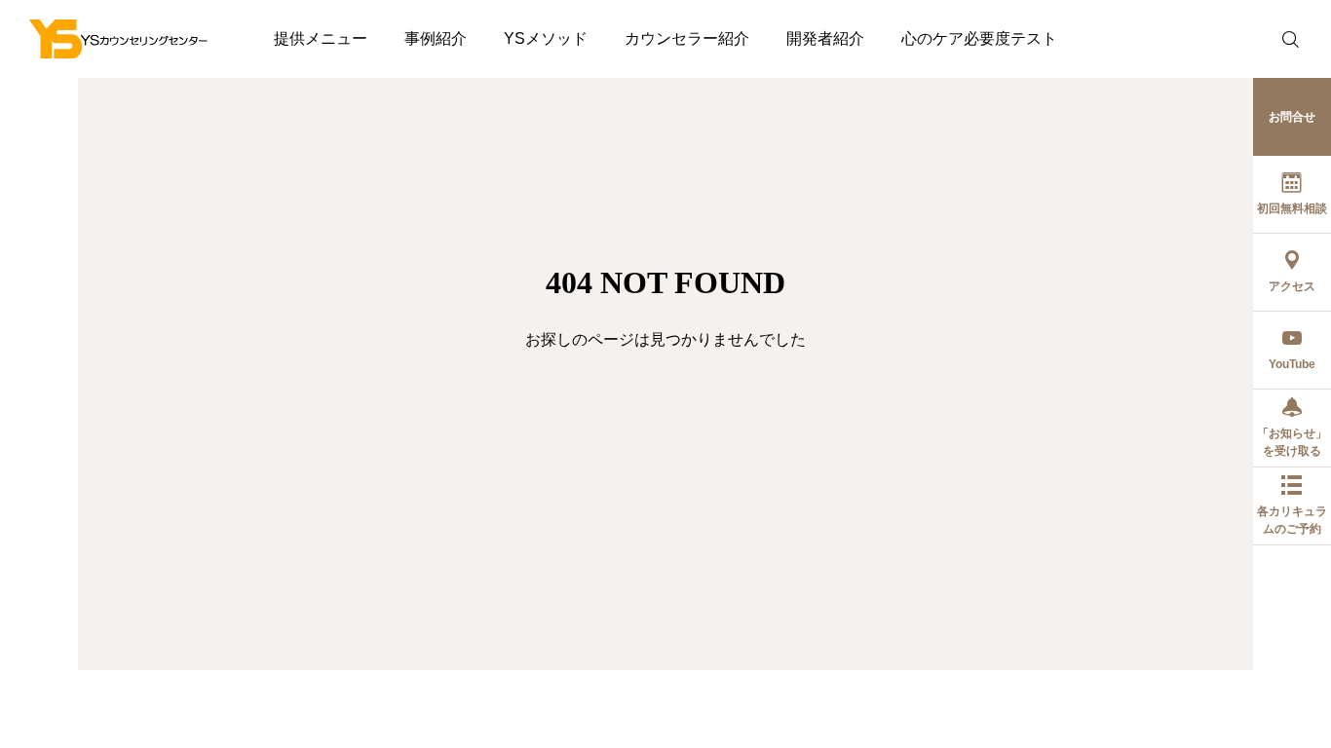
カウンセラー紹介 (687, 38)
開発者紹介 (825, 38)
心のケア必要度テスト (979, 38)
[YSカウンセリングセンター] (119, 39)
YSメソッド (546, 38)
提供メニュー (320, 38)
